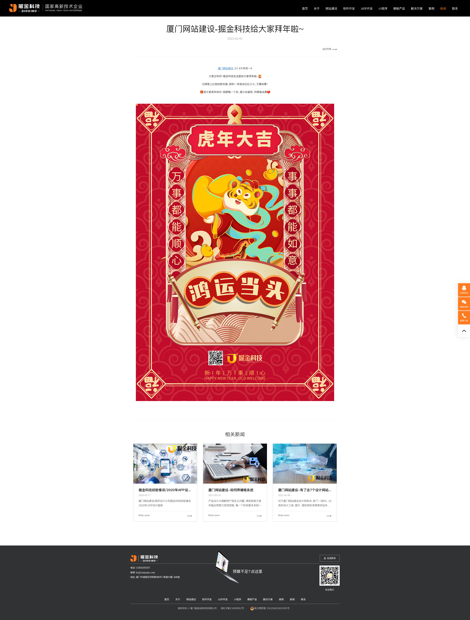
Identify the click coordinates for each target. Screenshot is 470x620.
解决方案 (417, 8)
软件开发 (349, 8)
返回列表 (326, 49)
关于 (317, 8)
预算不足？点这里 (247, 571)
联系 (455, 8)
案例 (431, 8)
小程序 (383, 8)
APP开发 (367, 8)
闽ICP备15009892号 (232, 608)
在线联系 (331, 558)
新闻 (443, 8)
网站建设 (331, 8)
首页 (305, 8)
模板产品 (399, 8)
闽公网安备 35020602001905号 (272, 608)
